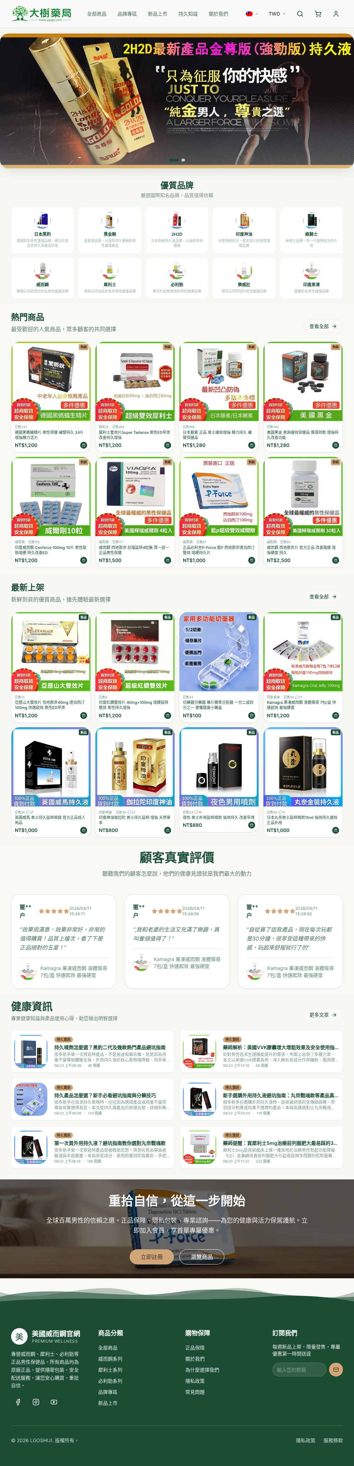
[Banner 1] (174, 160)
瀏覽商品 (202, 1256)
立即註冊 (152, 1256)
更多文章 (319, 1015)
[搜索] (300, 14)
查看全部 (319, 326)
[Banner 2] (183, 160)
